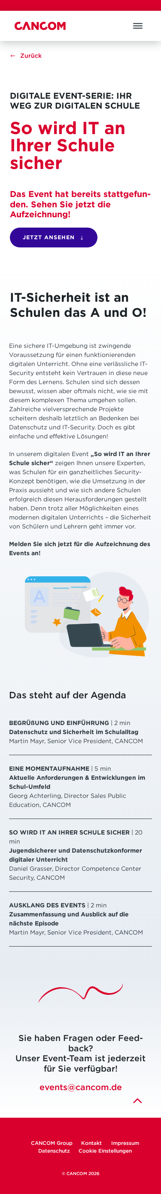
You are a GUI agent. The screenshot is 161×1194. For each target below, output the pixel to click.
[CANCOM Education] (40, 26)
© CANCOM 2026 (81, 1173)
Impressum (125, 1143)
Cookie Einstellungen (105, 1150)
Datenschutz (54, 1150)
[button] (137, 26)
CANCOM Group (52, 1143)
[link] (26, 55)
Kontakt (92, 1143)
